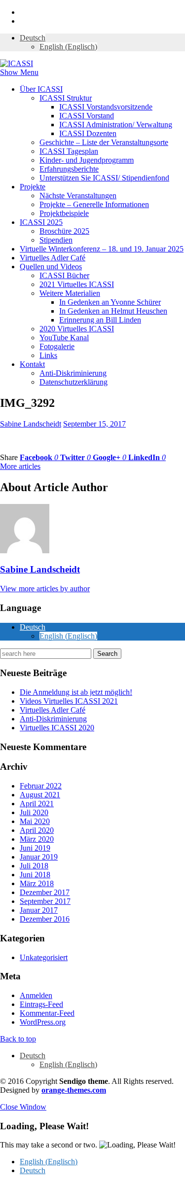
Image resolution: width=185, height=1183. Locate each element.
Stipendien (56, 240)
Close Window (23, 1107)
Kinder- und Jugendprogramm (86, 160)
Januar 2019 (39, 857)
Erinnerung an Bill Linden (100, 320)
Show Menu (19, 72)
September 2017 (45, 901)
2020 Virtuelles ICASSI (76, 328)
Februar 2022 (41, 786)
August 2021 (40, 794)
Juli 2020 (34, 812)
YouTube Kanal (64, 337)
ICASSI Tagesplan (68, 151)
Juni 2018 (35, 874)
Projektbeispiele (64, 213)
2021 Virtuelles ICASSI (76, 284)
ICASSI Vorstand (86, 115)
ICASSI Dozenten (87, 133)
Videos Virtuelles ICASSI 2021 (69, 701)
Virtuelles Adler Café (52, 257)
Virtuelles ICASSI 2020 (57, 727)
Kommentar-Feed (47, 1013)
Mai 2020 (35, 821)
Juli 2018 (34, 865)
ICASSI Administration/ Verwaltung (115, 124)
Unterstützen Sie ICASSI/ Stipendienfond (104, 178)
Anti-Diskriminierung (73, 373)
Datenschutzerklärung (73, 382)
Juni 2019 (35, 848)
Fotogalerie (56, 346)
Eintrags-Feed (41, 1004)
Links (48, 355)
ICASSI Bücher (64, 275)
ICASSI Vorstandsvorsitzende (105, 107)
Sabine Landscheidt (30, 424)
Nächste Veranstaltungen (77, 195)
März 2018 (37, 883)
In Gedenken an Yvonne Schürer (110, 302)
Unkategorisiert (44, 957)
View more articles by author (45, 588)
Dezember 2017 (45, 892)
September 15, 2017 (94, 424)
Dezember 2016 (45, 919)
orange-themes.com (73, 1090)
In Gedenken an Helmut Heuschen (113, 311)
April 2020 (37, 830)
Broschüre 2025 (64, 231)
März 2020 (37, 839)
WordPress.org (43, 1022)
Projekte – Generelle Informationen (94, 204)
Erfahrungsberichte (69, 169)
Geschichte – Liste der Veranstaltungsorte (103, 142)
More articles (20, 466)
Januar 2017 (39, 910)
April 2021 (37, 803)
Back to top (18, 1039)
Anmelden (36, 995)
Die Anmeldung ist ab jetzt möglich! (76, 692)
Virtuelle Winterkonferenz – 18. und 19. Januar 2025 (102, 249)
